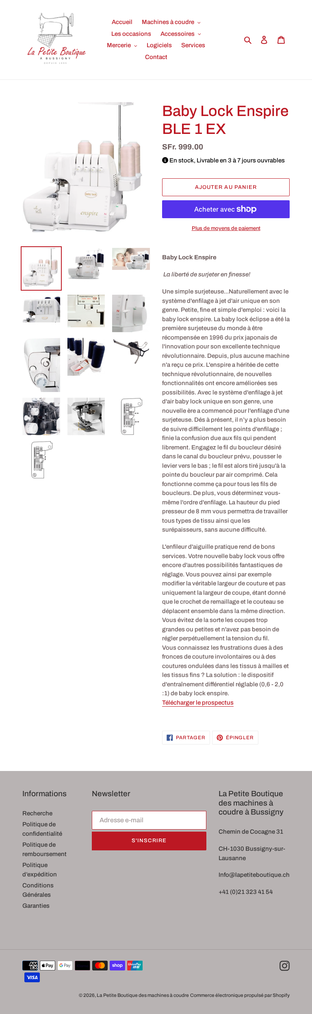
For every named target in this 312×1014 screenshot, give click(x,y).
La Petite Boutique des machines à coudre (143, 995)
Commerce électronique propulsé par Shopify (240, 995)
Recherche (37, 813)
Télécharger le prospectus (198, 702)
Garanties (36, 905)
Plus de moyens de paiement (226, 228)
